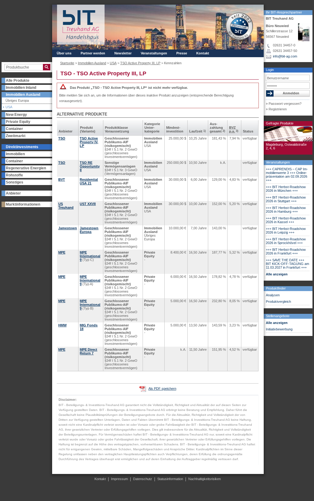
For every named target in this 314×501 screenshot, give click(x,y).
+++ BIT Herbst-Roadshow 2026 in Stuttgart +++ (286, 199)
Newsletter (123, 53)
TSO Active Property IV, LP (89, 142)
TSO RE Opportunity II (90, 166)
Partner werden (93, 53)
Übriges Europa (17, 100)
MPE (61, 252)
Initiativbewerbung (279, 329)
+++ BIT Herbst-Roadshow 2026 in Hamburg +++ (286, 209)
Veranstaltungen (278, 162)
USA (9, 107)
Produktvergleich (278, 301)
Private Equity (18, 122)
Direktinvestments (22, 147)
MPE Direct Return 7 (88, 351)
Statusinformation (170, 479)
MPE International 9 (90, 256)
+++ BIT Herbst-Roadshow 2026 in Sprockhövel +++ (286, 241)
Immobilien (15, 154)
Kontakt (202, 53)
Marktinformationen (23, 204)
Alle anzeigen (277, 274)
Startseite (67, 63)
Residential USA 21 (89, 181)
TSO (61, 138)
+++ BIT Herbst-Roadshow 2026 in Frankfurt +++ (286, 251)
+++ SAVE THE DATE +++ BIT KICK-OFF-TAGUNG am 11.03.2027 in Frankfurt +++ (287, 263)
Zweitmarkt (15, 136)
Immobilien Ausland (23, 95)
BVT (61, 179)
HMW (62, 325)
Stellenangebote (277, 316)
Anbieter (13, 193)
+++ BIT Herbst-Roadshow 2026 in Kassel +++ (286, 220)
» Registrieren (276, 109)
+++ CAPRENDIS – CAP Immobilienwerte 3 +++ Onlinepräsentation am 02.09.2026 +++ (287, 174)
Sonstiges (14, 182)
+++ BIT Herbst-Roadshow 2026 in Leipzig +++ (286, 230)
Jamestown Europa (89, 230)
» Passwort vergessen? (283, 103)
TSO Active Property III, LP (140, 63)
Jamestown (67, 228)
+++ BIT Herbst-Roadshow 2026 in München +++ (286, 188)
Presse (181, 53)
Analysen (273, 295)
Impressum (119, 479)
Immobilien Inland (21, 87)
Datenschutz (142, 479)
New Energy (16, 114)
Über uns (64, 53)
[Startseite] (81, 25)
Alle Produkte (17, 80)
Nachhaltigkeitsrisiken (204, 479)
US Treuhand (66, 205)
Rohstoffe (14, 175)
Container (14, 129)
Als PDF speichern (162, 388)
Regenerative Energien (26, 168)
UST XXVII (88, 204)
